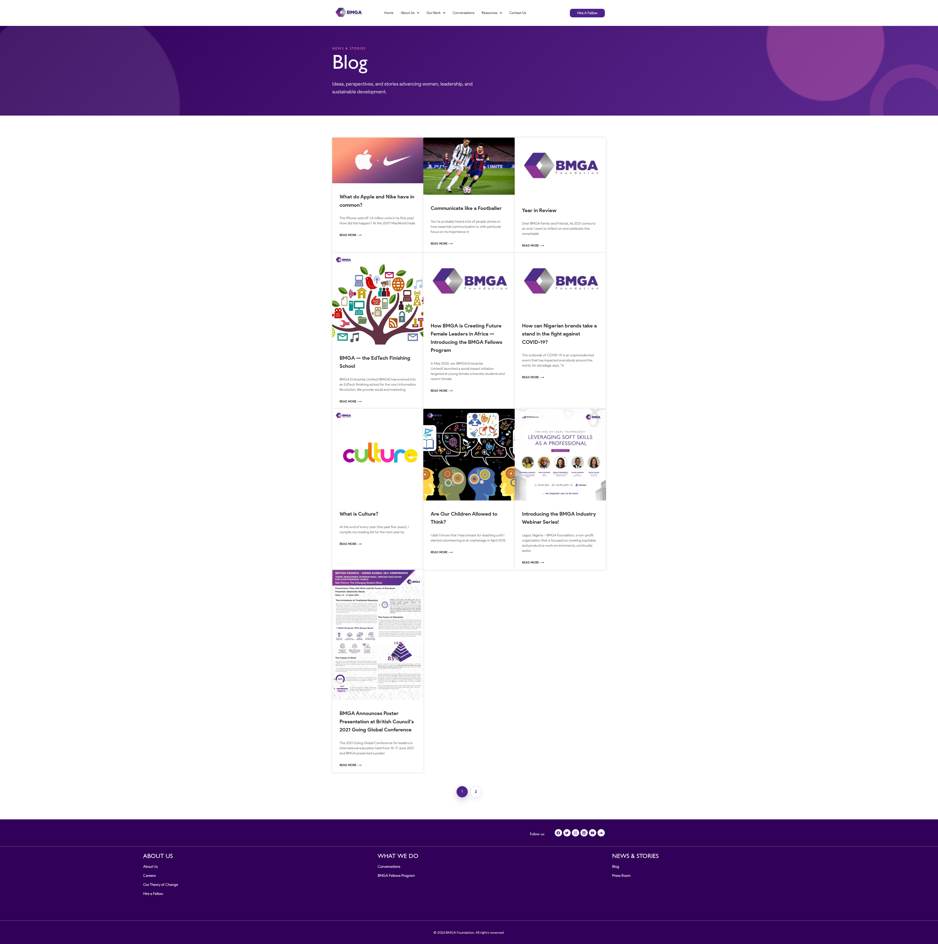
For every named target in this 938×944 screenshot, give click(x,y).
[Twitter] (567, 832)
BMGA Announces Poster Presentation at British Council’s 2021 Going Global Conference (377, 721)
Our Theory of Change (160, 884)
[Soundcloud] (601, 832)
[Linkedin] (584, 832)
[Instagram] (575, 832)
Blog (615, 866)
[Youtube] (592, 832)
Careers (149, 875)
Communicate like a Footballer (466, 208)
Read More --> (351, 235)
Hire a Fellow (153, 893)
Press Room (621, 875)
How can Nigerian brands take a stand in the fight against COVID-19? (559, 334)
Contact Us (517, 13)
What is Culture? (359, 514)
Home (389, 13)
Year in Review (539, 210)
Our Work (433, 13)
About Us (408, 13)
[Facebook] (558, 832)
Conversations (463, 13)
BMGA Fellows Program (396, 875)
